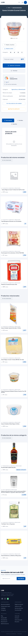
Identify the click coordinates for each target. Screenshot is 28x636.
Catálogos (3, 608)
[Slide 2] (14, 38)
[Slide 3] (16, 38)
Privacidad (19, 633)
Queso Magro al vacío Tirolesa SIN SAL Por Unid (12, 359)
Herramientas (4, 619)
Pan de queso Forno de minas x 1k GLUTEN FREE (12, 253)
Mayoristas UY (4, 621)
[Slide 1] (12, 38)
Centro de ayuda (18, 619)
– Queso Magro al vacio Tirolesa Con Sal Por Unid (12, 189)
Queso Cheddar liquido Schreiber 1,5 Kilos (11, 328)
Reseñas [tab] (15, 124)
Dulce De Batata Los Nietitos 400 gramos (11, 555)
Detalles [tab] (21, 120)
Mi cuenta (17, 621)
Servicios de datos (19, 608)
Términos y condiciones (11, 633)
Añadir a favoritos (10, 44)
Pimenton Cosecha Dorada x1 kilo (9, 284)
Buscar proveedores (5, 604)
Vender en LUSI (18, 606)
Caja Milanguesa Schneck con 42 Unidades (11, 221)
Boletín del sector (5, 623)
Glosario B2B (4, 617)
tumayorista (5, 188)
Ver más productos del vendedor (14, 103)
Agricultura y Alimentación (18, 89)
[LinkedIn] (2, 599)
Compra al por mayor (5, 606)
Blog (2, 616)
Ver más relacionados (6, 160)
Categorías (3, 610)
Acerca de (17, 616)
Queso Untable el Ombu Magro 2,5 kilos (10, 424)
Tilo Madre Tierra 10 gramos (8, 524)
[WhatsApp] (8, 599)
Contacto (17, 617)
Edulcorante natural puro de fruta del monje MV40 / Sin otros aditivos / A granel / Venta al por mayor (13, 492)
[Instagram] (5, 599)
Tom (4, 489)
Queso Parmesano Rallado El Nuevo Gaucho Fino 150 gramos (13, 392)
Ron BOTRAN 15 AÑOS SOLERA (8, 467)
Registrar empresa (19, 604)
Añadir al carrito (9, 48)
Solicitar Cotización (15, 65)
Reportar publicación (15, 109)
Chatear (15, 70)
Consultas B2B (18, 610)
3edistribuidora (6, 465)
